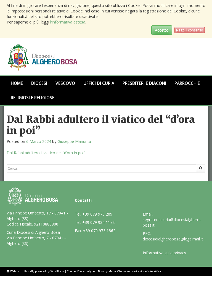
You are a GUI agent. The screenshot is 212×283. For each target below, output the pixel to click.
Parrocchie (187, 83)
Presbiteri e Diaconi (144, 83)
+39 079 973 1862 (99, 230)
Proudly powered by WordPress (44, 271)
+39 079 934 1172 (98, 222)
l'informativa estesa (67, 22)
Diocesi (39, 83)
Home (17, 83)
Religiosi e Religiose (32, 98)
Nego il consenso (189, 30)
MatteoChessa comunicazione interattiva (134, 271)
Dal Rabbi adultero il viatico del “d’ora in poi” (46, 152)
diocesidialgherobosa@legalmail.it (173, 239)
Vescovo (65, 83)
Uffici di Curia (98, 83)
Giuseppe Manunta (74, 141)
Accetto (162, 30)
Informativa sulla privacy (164, 252)
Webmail (15, 271)
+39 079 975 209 (97, 214)
